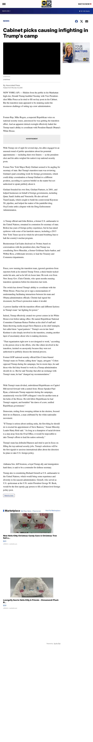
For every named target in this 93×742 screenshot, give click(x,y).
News (6, 21)
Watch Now (84, 4)
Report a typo (8, 495)
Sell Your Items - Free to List (31, 511)
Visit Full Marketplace (52, 510)
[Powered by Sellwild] (57, 643)
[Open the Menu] (4, 4)
